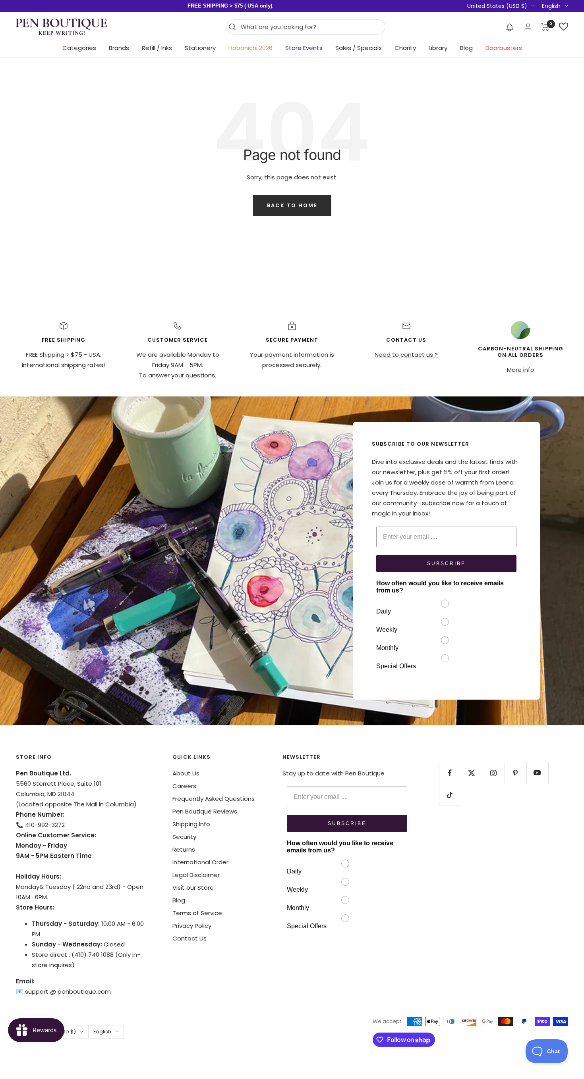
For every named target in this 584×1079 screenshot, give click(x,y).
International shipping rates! (63, 365)
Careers (184, 786)
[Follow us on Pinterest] (515, 773)
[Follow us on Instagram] (494, 773)
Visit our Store (193, 887)
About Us (185, 773)
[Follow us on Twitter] (472, 773)
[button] (510, 27)
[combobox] (311, 27)
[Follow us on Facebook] (450, 773)
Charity (405, 48)
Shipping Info (191, 824)
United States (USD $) (497, 6)
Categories (79, 48)
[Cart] (545, 27)
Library (438, 48)
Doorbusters (503, 48)
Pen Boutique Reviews (204, 811)
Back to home (292, 205)
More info (520, 369)
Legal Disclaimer (196, 875)
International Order (200, 862)
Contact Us (189, 938)
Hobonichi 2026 (250, 48)
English (551, 6)
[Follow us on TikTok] (450, 795)
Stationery (200, 48)
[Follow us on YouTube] (537, 773)
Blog (466, 48)
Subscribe (446, 563)
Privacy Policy (191, 925)
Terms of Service (197, 913)
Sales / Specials (358, 48)
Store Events (304, 48)
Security (184, 837)
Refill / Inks (157, 48)
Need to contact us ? (406, 354)
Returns (183, 849)
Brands (119, 48)
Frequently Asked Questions (213, 798)
